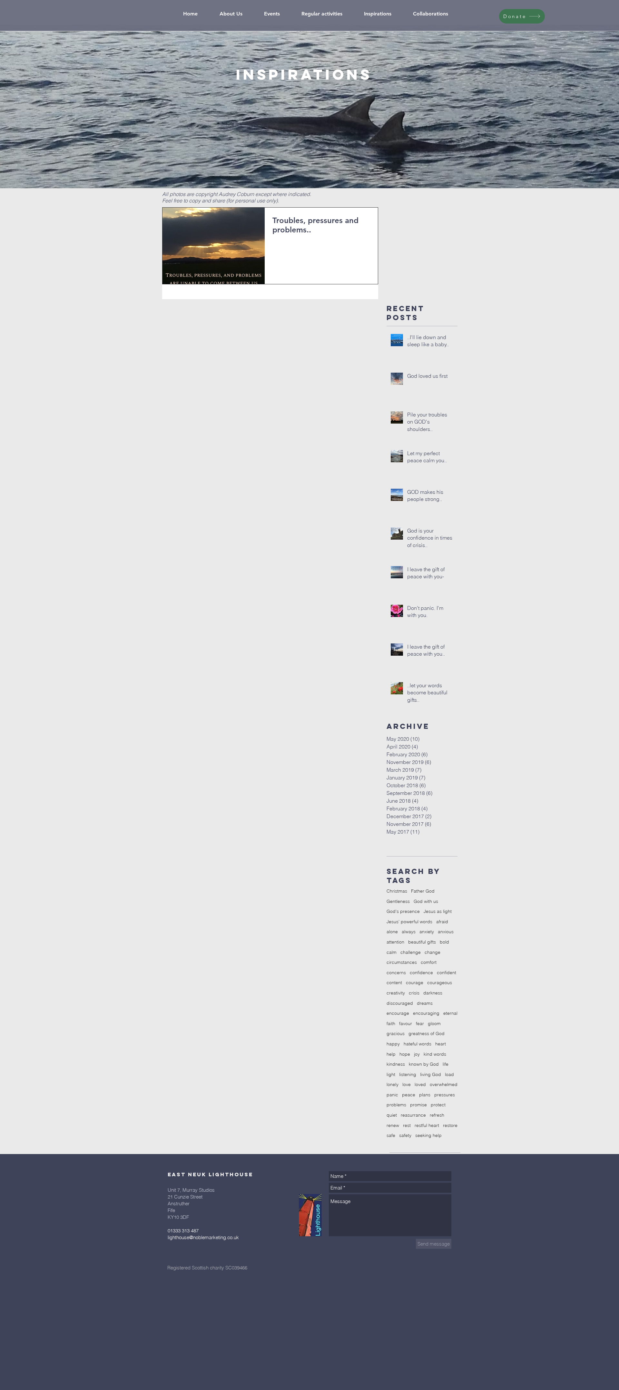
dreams (425, 1003)
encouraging (426, 1013)
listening (407, 1074)
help (391, 1054)
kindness (396, 1064)
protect (438, 1105)
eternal (450, 1013)
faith (391, 1023)
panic (392, 1095)
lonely (392, 1084)
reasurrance (413, 1115)
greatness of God (426, 1033)
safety (405, 1135)
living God (430, 1074)
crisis (414, 993)
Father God (423, 891)
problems (396, 1105)
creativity (396, 993)
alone (392, 932)
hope (404, 1054)
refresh (437, 1115)
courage (414, 982)
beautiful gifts (422, 942)
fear (420, 1023)
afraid (442, 922)
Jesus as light (438, 911)
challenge (410, 952)
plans (424, 1095)
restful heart (427, 1125)
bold (444, 942)
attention (395, 942)
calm (392, 952)
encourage (398, 1013)
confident (446, 972)
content (394, 982)
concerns (396, 972)
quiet (392, 1115)
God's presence (403, 911)
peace (408, 1095)
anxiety (426, 932)
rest (407, 1125)
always (409, 932)
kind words (435, 1054)
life (445, 1064)
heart (440, 1044)
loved (420, 1084)
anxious (446, 932)
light (391, 1074)
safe (391, 1135)
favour (405, 1023)
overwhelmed (443, 1084)
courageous (439, 982)
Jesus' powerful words (409, 922)
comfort (429, 962)
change (432, 952)
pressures (444, 1095)
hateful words (417, 1044)
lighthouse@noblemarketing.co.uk (203, 1237)
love (406, 1084)
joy (417, 1054)
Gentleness (398, 901)
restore (450, 1125)
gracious (396, 1033)
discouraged (400, 1003)
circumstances (402, 962)
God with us (426, 901)
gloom (434, 1023)
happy (393, 1044)
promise (418, 1105)
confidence (421, 972)
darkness (432, 993)
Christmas (397, 891)
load (449, 1074)
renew (393, 1125)
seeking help (428, 1135)
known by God (424, 1064)
